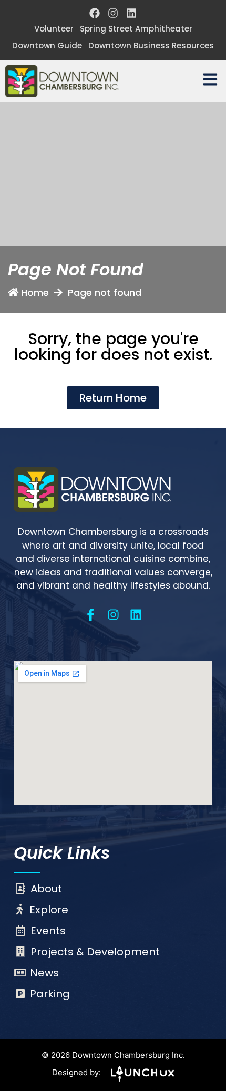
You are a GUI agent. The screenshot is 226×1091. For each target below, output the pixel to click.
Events (48, 930)
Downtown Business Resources (151, 45)
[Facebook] (94, 13)
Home (35, 292)
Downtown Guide (47, 45)
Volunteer (54, 28)
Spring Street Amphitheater (136, 28)
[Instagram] (113, 13)
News (44, 972)
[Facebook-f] (91, 615)
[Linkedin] (131, 13)
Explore (48, 909)
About (46, 888)
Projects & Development (95, 951)
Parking (50, 993)
